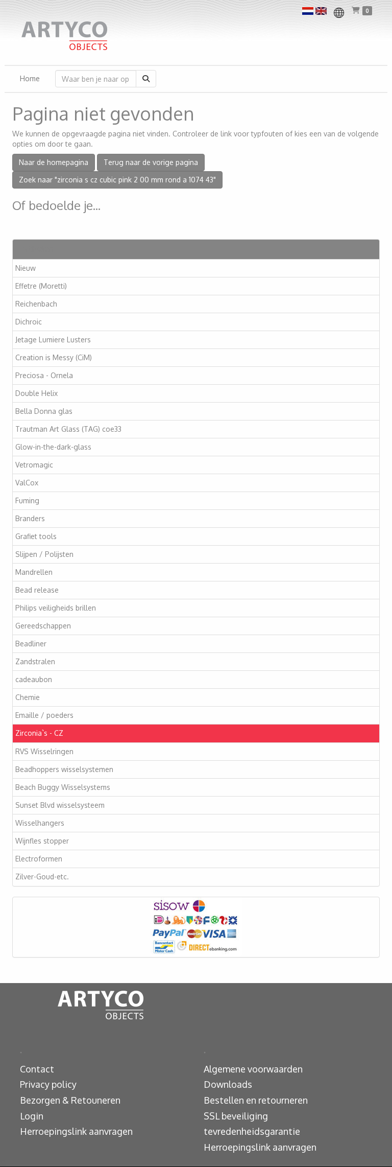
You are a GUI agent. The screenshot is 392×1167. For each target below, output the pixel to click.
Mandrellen (34, 572)
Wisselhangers (39, 823)
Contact (37, 1069)
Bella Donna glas (43, 411)
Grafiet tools (36, 536)
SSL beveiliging (236, 1116)
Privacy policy (48, 1084)
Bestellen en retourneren (256, 1100)
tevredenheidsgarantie (252, 1131)
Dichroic (28, 321)
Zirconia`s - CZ (39, 733)
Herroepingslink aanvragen (76, 1131)
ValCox (26, 482)
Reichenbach (36, 303)
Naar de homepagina (53, 162)
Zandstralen (35, 661)
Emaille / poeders (44, 715)
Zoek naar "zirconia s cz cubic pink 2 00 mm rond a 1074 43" (117, 179)
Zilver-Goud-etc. (42, 876)
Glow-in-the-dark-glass (53, 446)
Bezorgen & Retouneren (70, 1100)
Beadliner (30, 643)
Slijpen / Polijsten (44, 554)
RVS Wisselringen (44, 751)
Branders (30, 518)
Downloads (228, 1084)
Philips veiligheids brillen (55, 607)
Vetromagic (34, 464)
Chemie (27, 697)
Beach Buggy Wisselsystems (62, 787)
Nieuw (25, 268)
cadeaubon (33, 679)
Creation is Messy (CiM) (53, 357)
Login (31, 1116)
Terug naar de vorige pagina (151, 162)
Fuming (27, 500)
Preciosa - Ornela (44, 375)
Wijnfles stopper (42, 840)
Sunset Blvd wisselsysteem (60, 805)
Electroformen (38, 858)
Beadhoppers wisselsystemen (64, 769)
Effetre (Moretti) (41, 286)
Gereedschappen (43, 625)
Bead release (37, 590)
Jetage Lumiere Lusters (53, 339)
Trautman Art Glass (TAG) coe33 (68, 429)
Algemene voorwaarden (253, 1069)
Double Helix (36, 393)
